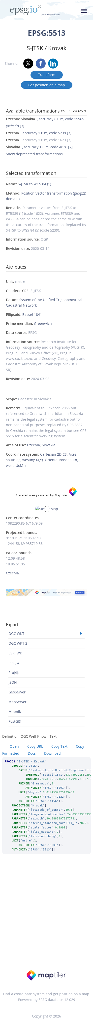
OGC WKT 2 (17, 643)
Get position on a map (46, 85)
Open (14, 746)
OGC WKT (16, 633)
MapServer (17, 701)
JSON (12, 682)
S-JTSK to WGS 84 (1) (34, 184)
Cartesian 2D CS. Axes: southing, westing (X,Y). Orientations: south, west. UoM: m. (42, 460)
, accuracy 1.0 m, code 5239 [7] (38, 133)
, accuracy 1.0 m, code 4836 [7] (39, 147)
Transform (46, 74)
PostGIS (14, 721)
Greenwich (43, 323)
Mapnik (14, 711)
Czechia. (13, 573)
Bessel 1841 (32, 314)
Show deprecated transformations (34, 154)
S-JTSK (36, 290)
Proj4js (14, 672)
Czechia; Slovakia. (41, 445)
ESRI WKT (16, 653)
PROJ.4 (13, 662)
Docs (32, 753)
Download (52, 753)
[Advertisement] (46, 916)
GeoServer (17, 692)
